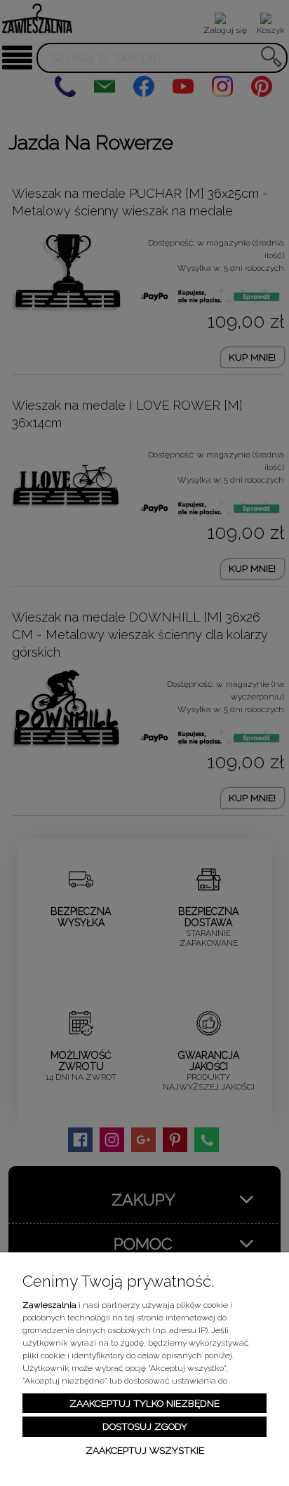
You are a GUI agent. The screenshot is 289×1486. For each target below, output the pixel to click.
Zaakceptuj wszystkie (145, 1450)
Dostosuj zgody (144, 1426)
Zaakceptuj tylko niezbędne (144, 1403)
